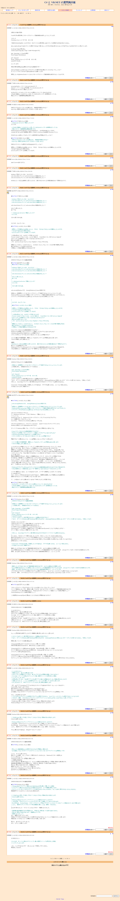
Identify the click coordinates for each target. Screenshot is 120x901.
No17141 (14, 196)
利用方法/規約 (51, 10)
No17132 (14, 121)
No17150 (14, 499)
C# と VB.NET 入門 (23, 10)
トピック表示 (65, 10)
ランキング (79, 10)
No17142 (14, 263)
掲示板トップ (9, 10)
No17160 (14, 784)
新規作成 (37, 10)
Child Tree (60, 899)
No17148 (14, 400)
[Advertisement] (60, 19)
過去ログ (106, 10)
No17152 (14, 584)
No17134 (14, 226)
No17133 (14, 138)
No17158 (14, 744)
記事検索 (93, 10)
